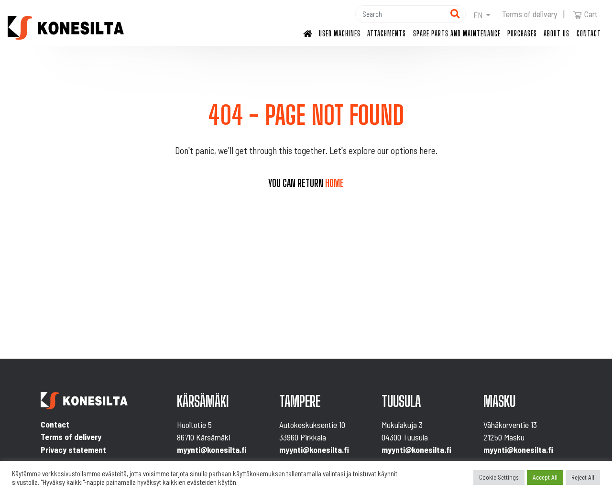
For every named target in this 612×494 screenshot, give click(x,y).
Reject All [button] (582, 477)
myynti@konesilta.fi (212, 449)
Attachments (386, 33)
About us (556, 33)
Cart (591, 14)
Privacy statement (73, 449)
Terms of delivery (529, 14)
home (334, 183)
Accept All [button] (545, 477)
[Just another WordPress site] (66, 27)
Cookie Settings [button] (499, 477)
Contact (589, 33)
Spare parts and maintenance (457, 33)
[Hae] (455, 14)
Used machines (340, 33)
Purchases (522, 33)
